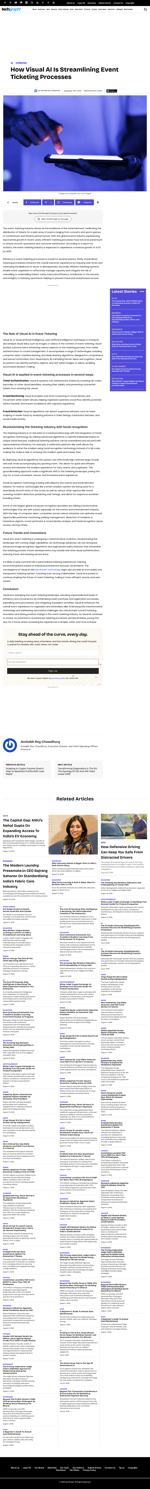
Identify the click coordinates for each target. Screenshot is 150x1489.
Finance (6, 1334)
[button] (145, 9)
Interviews (8, 1364)
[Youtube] (16, 3)
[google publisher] (54, 3)
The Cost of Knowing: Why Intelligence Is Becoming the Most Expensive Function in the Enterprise (18, 985)
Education (117, 342)
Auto (114, 298)
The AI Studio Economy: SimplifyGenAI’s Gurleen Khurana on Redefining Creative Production (121, 927)
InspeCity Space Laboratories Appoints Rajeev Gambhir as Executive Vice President (17, 1096)
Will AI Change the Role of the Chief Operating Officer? (18, 959)
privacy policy (58, 678)
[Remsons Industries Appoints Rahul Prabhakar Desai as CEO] (47, 1311)
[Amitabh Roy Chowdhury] (36, 90)
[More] (98, 202)
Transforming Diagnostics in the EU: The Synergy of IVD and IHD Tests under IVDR (77, 771)
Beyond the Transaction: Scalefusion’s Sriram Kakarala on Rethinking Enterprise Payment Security (78, 1393)
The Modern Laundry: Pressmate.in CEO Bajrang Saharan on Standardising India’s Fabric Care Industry (126, 318)
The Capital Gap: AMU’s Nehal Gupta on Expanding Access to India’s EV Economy (127, 303)
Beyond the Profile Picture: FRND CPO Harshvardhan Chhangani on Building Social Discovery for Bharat (19, 1402)
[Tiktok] (43, 3)
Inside (5, 956)
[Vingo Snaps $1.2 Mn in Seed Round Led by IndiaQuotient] (47, 1123)
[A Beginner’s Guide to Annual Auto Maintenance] (47, 1435)
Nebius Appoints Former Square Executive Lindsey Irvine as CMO (19, 1171)
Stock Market (119, 366)
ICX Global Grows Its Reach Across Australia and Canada (126, 370)
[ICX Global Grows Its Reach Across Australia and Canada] (47, 912)
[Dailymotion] (27, 3)
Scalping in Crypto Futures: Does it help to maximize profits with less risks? (25, 771)
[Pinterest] (48, 3)
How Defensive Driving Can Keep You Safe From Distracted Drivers (127, 358)
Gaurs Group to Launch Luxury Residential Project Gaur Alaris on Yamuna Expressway (18, 1228)
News (5, 1118)
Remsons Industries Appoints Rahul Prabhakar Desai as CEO (18, 1309)
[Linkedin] (37, 3)
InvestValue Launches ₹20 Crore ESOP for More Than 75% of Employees (19, 1282)
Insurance (117, 329)
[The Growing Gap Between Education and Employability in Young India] (47, 1046)
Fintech (6, 1278)
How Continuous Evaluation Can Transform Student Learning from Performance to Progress (18, 1014)
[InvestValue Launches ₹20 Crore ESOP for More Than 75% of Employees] (47, 1283)
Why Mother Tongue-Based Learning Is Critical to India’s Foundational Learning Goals (128, 383)
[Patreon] (21, 3)
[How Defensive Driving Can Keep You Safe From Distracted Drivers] (124, 826)
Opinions (21, 63)
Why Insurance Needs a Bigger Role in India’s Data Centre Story (127, 333)
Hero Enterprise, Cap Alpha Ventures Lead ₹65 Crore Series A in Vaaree (18, 1146)
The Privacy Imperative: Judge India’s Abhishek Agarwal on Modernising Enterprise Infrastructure (17, 1369)
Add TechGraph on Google (54, 219)
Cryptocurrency (10, 1064)
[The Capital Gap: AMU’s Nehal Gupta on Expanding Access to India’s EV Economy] (73, 834)
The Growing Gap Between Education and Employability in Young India (18, 1045)
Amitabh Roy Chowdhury (50, 91)
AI (12, 63)
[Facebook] (5, 3)
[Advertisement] (75, 37)
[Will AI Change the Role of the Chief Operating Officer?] (47, 962)
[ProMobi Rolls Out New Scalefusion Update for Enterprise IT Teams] (47, 1255)
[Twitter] (10, 3)
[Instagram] (32, 3)
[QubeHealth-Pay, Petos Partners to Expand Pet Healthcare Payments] (47, 1199)
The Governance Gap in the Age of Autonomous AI (76, 1364)
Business (116, 313)
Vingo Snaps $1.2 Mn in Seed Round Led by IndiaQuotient (16, 1121)
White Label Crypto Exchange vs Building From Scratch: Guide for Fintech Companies (19, 1068)
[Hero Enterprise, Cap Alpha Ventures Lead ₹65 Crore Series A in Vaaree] (47, 1147)
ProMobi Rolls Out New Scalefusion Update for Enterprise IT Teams (14, 1254)
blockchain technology (48, 569)
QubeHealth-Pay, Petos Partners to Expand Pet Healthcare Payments (18, 1198)
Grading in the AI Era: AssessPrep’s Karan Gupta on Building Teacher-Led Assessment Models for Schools (78, 1335)
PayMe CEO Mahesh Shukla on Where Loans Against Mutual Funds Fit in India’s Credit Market (19, 1338)
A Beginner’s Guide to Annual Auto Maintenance (17, 1433)
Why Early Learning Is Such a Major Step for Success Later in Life (126, 345)
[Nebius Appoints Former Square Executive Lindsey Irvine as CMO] (47, 1173)
